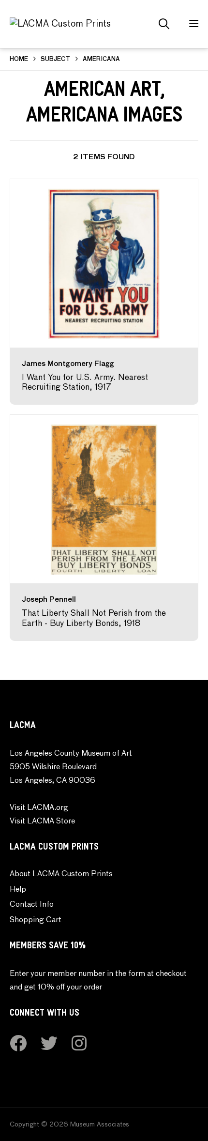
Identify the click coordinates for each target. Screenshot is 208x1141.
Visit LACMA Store (42, 821)
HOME (19, 59)
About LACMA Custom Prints (61, 874)
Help (18, 890)
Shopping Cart (35, 920)
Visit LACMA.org (39, 808)
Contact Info (32, 905)
